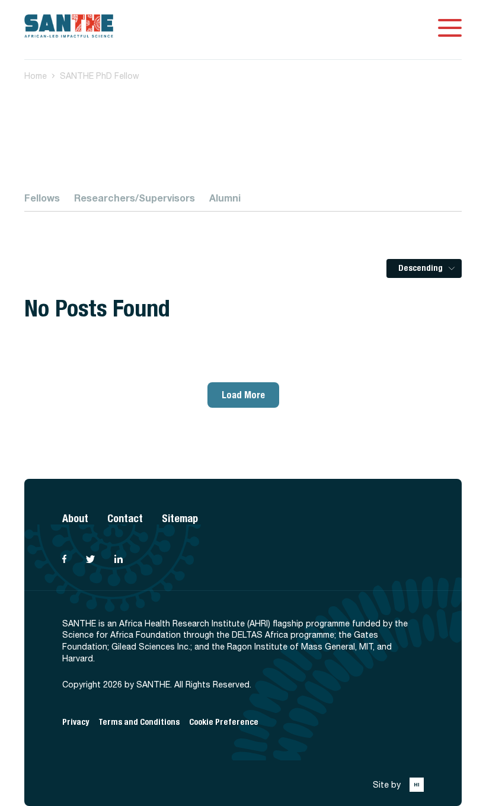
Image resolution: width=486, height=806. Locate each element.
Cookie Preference (223, 722)
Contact (125, 518)
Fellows (42, 197)
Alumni (225, 197)
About (75, 518)
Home (35, 76)
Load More (243, 395)
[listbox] (424, 268)
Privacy (75, 722)
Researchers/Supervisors (134, 197)
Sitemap (180, 518)
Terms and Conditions (139, 722)
